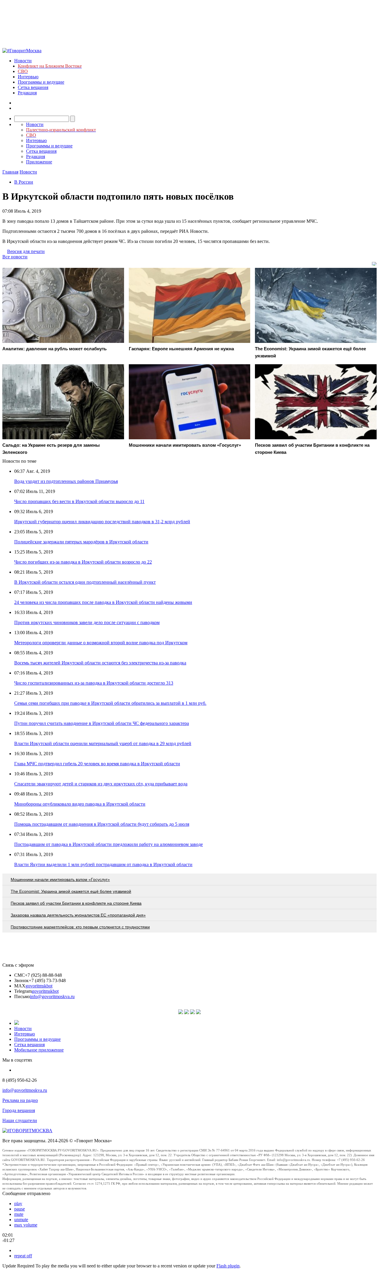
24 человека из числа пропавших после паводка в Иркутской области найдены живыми (103, 602)
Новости (23, 60)
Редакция (27, 92)
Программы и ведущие (41, 82)
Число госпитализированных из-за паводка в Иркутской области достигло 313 (93, 682)
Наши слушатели (19, 1120)
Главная (10, 171)
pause (19, 1208)
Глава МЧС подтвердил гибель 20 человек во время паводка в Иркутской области (97, 763)
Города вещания (18, 1110)
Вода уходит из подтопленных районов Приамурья (66, 481)
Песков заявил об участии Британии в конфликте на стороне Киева (76, 903)
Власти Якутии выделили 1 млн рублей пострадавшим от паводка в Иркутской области (103, 864)
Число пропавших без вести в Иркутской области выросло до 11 (79, 501)
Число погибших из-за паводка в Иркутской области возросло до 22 (83, 561)
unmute (21, 1219)
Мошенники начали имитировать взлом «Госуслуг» (60, 879)
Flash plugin (228, 1265)
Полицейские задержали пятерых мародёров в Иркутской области (81, 541)
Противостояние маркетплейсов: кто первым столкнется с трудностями (80, 927)
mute (18, 1214)
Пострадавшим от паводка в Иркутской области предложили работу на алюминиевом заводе (108, 844)
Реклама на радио (20, 1100)
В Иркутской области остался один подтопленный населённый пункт (85, 582)
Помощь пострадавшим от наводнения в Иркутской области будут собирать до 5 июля (101, 824)
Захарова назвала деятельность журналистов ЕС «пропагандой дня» (78, 915)
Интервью (28, 76)
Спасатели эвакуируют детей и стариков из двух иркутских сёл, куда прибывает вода (100, 783)
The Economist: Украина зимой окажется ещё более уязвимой (71, 891)
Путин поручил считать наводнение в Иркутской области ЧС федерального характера (101, 723)
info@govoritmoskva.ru (52, 996)
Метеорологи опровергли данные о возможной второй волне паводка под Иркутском (100, 642)
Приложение (39, 161)
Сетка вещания (33, 87)
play (18, 1203)
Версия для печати (26, 251)
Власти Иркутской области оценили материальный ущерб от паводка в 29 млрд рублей (102, 743)
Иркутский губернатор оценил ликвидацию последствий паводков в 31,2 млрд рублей (102, 521)
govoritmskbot (38, 985)
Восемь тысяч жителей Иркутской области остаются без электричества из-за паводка (100, 662)
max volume (25, 1224)
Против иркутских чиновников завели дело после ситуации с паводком (87, 622)
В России (23, 181)
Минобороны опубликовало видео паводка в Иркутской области (79, 803)
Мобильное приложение (39, 1049)
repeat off (23, 1255)
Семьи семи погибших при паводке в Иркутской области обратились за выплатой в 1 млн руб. (110, 703)
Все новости (15, 256)
